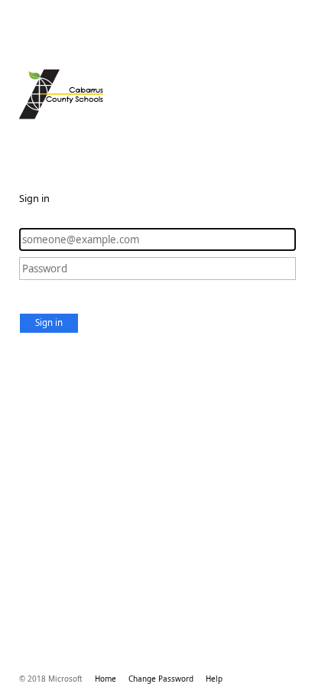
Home (105, 678)
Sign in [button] (49, 322)
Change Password (160, 678)
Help (214, 678)
